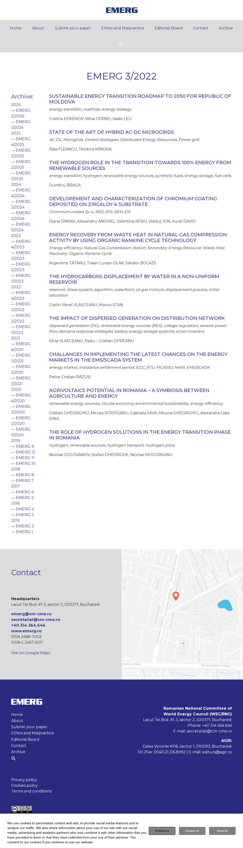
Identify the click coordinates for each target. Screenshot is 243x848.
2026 (16, 105)
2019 (15, 440)
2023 (16, 235)
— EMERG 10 (23, 463)
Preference (162, 831)
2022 (16, 287)
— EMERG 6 (22, 492)
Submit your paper (73, 28)
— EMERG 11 (22, 458)
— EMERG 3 (22, 515)
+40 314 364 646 (28, 625)
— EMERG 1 (22, 532)
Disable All (192, 831)
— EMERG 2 (22, 526)
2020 (16, 389)
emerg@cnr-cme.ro (31, 614)
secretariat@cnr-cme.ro (35, 619)
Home (16, 28)
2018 (15, 469)
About (38, 28)
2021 (15, 338)
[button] (121, 44)
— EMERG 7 (22, 480)
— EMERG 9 (22, 446)
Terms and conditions (31, 791)
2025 (16, 133)
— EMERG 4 (22, 509)
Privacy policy (24, 780)
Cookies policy (24, 785)
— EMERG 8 (22, 475)
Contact (200, 28)
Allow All (222, 831)
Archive (226, 28)
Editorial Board (168, 28)
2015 (15, 520)
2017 (15, 486)
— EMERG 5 (22, 497)
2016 (15, 503)
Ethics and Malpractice (122, 28)
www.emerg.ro (26, 631)
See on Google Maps (30, 653)
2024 (16, 184)
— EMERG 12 (23, 452)
